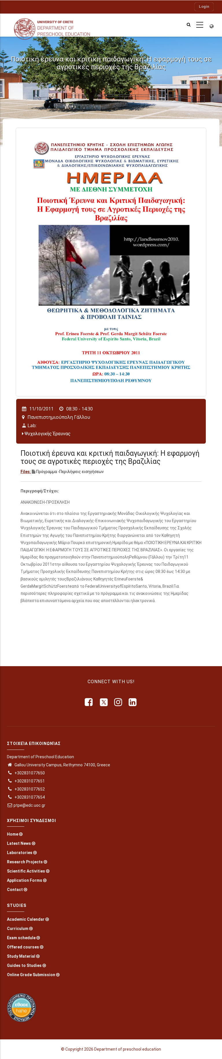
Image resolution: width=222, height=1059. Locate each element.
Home (12, 834)
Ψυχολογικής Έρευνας (48, 433)
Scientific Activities (26, 871)
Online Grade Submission (31, 974)
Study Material (21, 956)
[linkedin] (133, 702)
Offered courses (23, 947)
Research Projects (25, 862)
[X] (103, 702)
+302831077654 (29, 797)
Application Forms (24, 880)
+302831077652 (29, 789)
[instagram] (118, 702)
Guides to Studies (24, 965)
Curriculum (17, 928)
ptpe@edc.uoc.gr (29, 805)
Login (204, 6)
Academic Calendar (26, 919)
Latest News (19, 843)
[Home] (57, 25)
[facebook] (89, 702)
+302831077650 (29, 773)
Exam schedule (21, 937)
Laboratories (19, 852)
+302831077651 (29, 781)
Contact (15, 889)
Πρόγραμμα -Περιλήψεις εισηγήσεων (70, 471)
